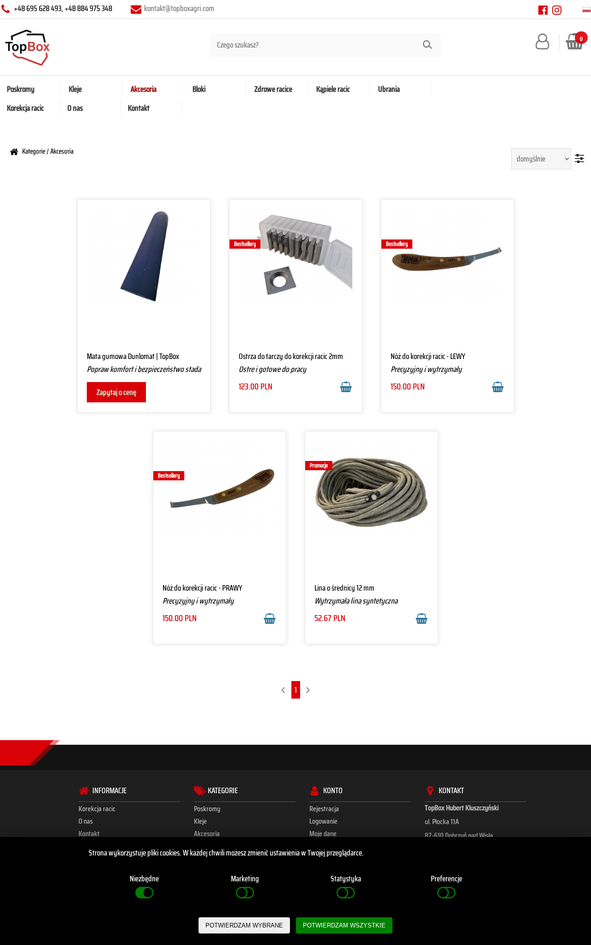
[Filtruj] (579, 158)
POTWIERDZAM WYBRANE (244, 925)
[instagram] (557, 9)
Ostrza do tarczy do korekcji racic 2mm (291, 356)
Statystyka (346, 878)
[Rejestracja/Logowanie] (544, 41)
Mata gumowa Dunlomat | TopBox (133, 356)
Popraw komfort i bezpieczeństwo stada (144, 369)
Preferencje (446, 878)
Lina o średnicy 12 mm (344, 587)
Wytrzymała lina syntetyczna (356, 600)
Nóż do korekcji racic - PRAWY (202, 587)
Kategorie (33, 151)
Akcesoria (61, 151)
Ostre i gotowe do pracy (272, 369)
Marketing (245, 878)
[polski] (586, 9)
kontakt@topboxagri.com (179, 8)
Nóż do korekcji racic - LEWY (428, 356)
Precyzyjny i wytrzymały (426, 369)
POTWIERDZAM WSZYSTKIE (344, 925)
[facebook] (543, 9)
